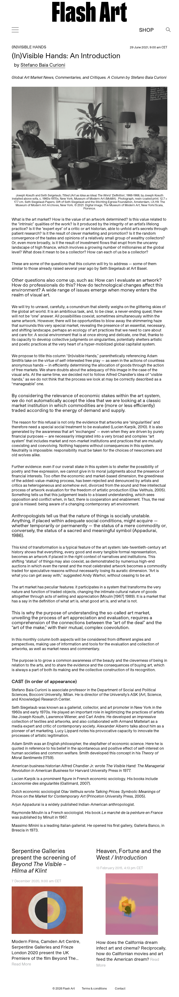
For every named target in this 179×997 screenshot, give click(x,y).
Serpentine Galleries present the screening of (44, 861)
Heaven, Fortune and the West (128, 854)
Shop (146, 30)
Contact (120, 988)
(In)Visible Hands (29, 47)
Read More (21, 964)
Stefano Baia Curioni (43, 65)
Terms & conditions (94, 988)
